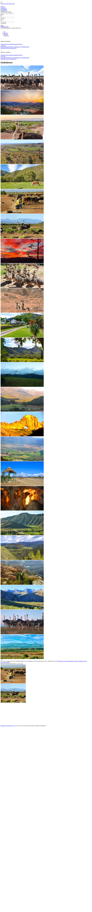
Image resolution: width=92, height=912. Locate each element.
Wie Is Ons (8, 48)
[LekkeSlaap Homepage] (4, 9)
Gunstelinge (3, 8)
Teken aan (3, 48)
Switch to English (9, 44)
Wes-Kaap (5, 33)
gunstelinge (16, 44)
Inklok (2, 14)
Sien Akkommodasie (5, 662)
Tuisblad (3, 44)
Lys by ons (3, 45)
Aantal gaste (3, 23)
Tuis (4, 31)
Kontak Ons (13, 48)
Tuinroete (5, 34)
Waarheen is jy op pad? (6, 11)
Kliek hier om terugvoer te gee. (8, 725)
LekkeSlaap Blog (25, 46)
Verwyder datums (5, 26)
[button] (46, 29)
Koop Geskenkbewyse (16, 46)
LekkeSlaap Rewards (6, 46)
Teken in (20, 44)
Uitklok (2, 19)
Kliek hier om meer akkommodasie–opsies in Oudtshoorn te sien (72, 661)
